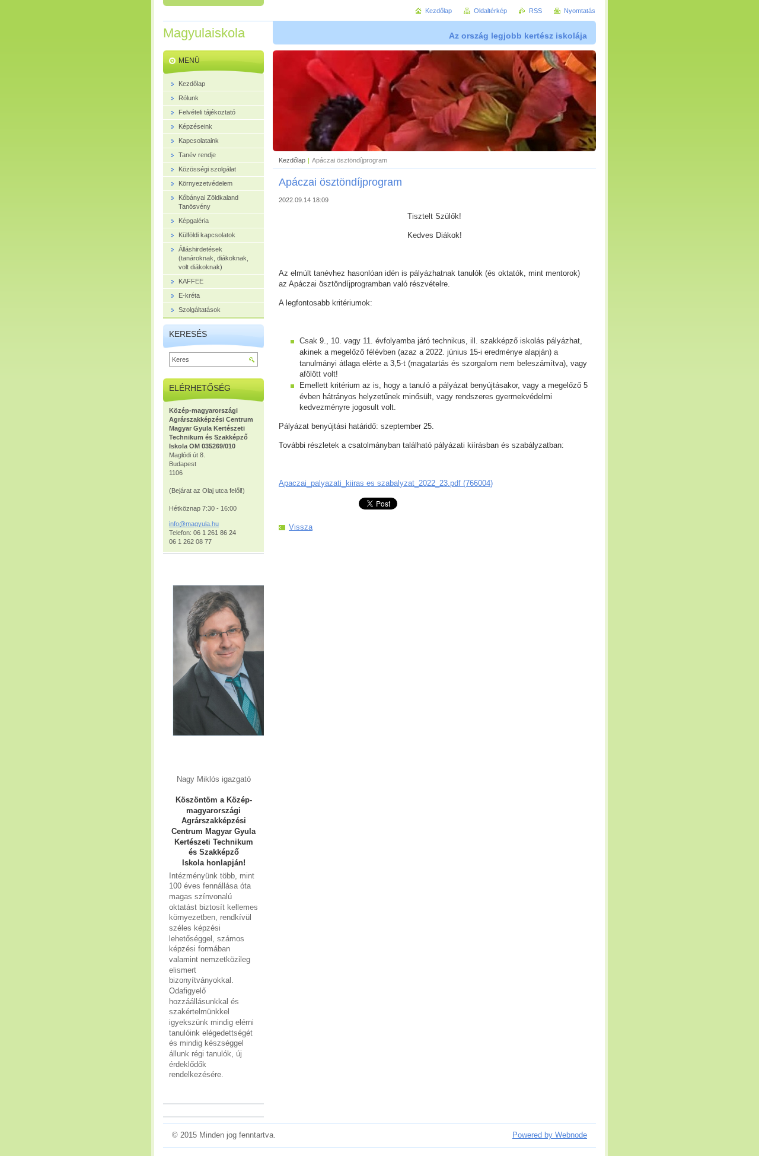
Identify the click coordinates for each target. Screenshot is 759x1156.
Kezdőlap (292, 160)
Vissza (300, 527)
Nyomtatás (579, 10)
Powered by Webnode (549, 1134)
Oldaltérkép (490, 10)
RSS (535, 10)
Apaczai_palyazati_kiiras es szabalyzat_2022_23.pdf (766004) (386, 483)
